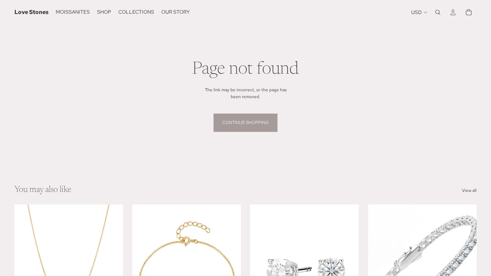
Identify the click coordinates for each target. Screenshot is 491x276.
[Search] (438, 12)
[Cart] (469, 12)
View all (469, 190)
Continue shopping (245, 122)
